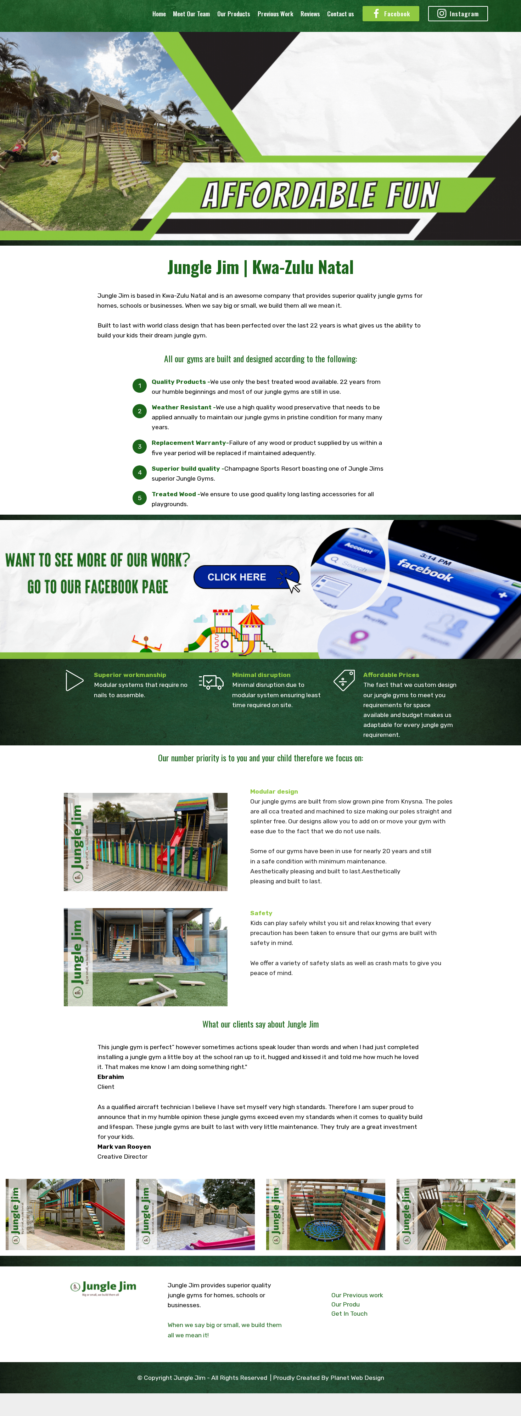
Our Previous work (357, 1295)
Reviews (310, 13)
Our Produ (345, 1304)
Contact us (340, 13)
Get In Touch (87, 1351)
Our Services (87, 1331)
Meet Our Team (191, 13)
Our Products (233, 13)
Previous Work (275, 13)
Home (159, 13)
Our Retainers (88, 1341)
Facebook (397, 13)
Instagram (464, 13)
